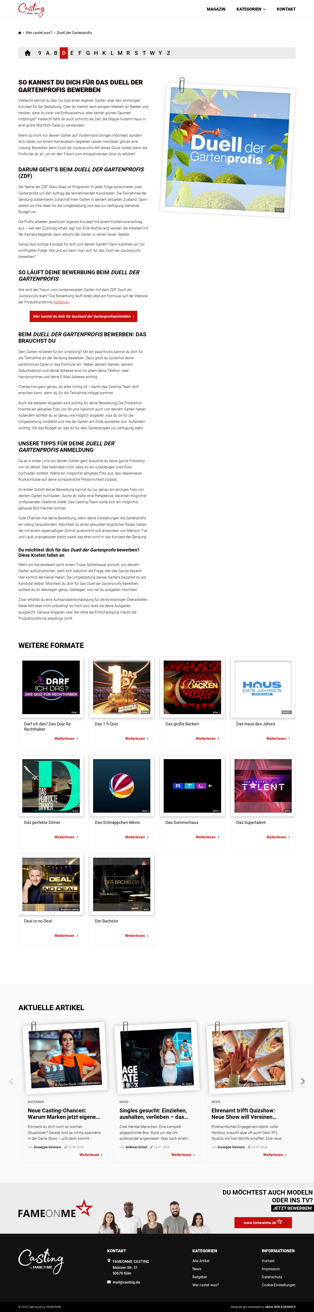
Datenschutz (272, 1277)
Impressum (271, 1269)
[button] (303, 1081)
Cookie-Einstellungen (279, 1285)
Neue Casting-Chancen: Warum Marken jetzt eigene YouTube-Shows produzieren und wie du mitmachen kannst (65, 1113)
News (124, 1102)
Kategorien (249, 9)
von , (45, 1147)
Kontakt (286, 9)
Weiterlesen (89, 1155)
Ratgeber (36, 1102)
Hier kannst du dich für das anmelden (82, 316)
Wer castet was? (39, 33)
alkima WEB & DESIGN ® (280, 1307)
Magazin (216, 9)
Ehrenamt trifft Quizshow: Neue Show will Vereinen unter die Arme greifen (243, 1113)
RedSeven (61, 302)
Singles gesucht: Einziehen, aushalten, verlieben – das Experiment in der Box (153, 1113)
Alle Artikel (200, 1261)
